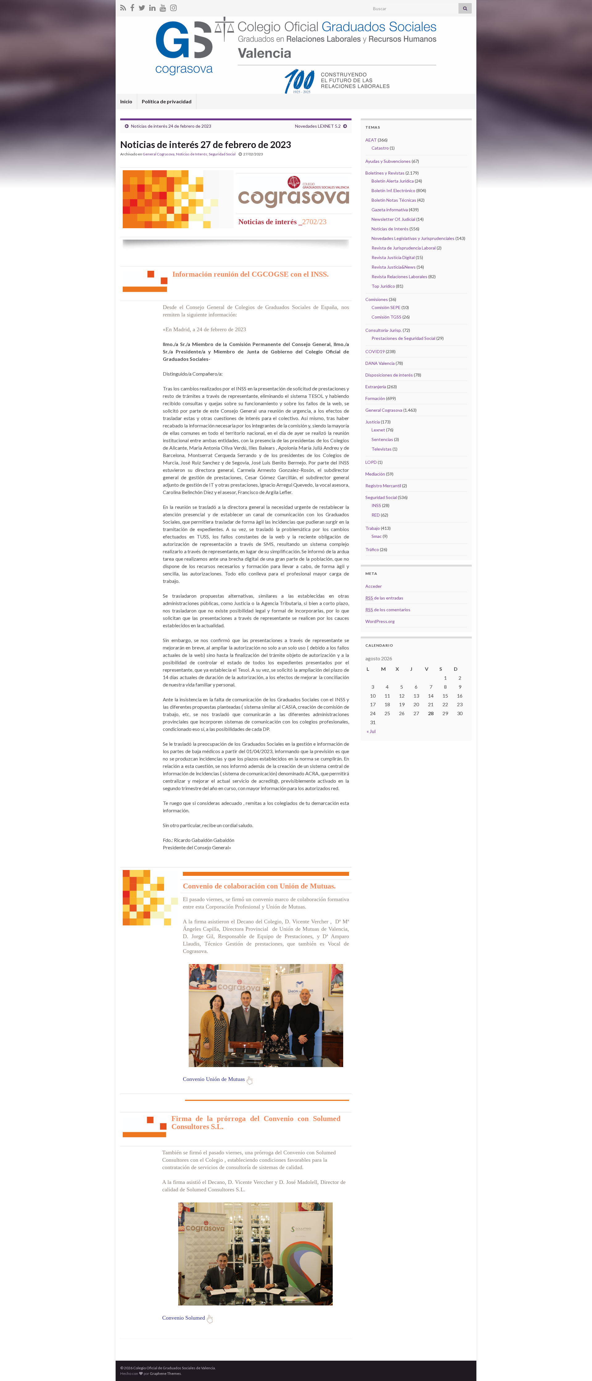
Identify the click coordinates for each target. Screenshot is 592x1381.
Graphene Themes (165, 1373)
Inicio (126, 101)
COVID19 (375, 351)
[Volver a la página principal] (296, 55)
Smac (377, 536)
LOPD (371, 462)
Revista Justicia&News (394, 267)
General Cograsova (159, 154)
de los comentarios (387, 609)
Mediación (375, 473)
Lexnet (378, 429)
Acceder (373, 586)
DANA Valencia (380, 363)
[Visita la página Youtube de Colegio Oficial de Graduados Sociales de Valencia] (163, 6)
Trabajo (372, 528)
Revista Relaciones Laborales (399, 276)
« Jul (371, 731)
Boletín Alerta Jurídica (393, 180)
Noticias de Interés (191, 154)
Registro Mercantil (383, 485)
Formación (375, 398)
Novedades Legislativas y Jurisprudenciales (413, 238)
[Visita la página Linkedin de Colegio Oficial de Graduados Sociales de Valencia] (152, 6)
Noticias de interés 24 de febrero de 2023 (171, 126)
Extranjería (375, 386)
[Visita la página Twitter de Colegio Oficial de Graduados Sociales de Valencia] (141, 6)
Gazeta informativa (390, 209)
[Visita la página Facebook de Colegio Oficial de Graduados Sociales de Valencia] (132, 6)
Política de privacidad (166, 101)
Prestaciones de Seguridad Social (403, 338)
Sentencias (382, 439)
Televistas (382, 448)
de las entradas (384, 597)
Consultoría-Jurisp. (383, 330)
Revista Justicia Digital (393, 257)
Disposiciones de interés (389, 374)
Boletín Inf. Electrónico (393, 190)
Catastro (380, 147)
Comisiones (376, 299)
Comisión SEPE (386, 307)
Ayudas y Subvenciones (388, 161)
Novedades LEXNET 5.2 (318, 126)
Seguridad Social (222, 154)
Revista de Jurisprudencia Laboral (404, 247)
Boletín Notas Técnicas (394, 200)
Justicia (372, 421)
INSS (376, 505)
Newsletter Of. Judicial (393, 219)
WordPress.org (380, 621)
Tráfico (372, 549)
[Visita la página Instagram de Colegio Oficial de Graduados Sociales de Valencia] (173, 6)
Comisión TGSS (386, 316)
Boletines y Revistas (385, 172)
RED (376, 514)
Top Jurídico (383, 286)
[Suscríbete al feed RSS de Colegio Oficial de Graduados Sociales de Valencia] (123, 6)
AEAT (371, 139)
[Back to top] (578, 1367)
